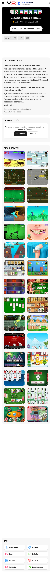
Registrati (20, 134)
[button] (9, 105)
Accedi (33, 134)
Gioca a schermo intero (26, 28)
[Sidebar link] (3, 3)
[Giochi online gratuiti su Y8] (11, 3)
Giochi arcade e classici (21, 109)
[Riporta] (21, 38)
